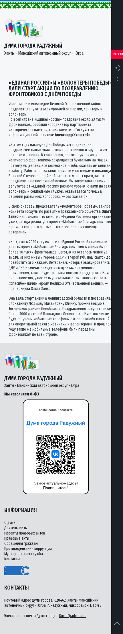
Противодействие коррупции (28, 548)
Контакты (12, 559)
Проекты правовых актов (24, 533)
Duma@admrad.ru (72, 615)
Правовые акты (16, 538)
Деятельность (15, 528)
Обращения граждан (21, 543)
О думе (9, 522)
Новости (117, 54)
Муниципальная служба (23, 553)
